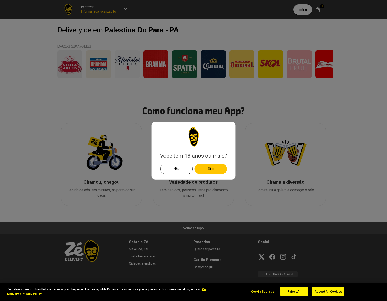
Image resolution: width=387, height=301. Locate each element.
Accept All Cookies (328, 291)
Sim (211, 168)
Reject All (294, 291)
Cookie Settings (262, 291)
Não (176, 168)
